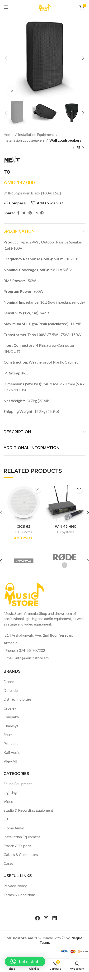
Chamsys (11, 726)
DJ (6, 819)
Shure (8, 734)
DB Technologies (17, 699)
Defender (11, 690)
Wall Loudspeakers (65, 140)
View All (10, 761)
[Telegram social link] (42, 213)
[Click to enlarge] (12, 91)
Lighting (10, 792)
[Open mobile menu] (6, 7)
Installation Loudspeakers (24, 140)
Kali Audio (12, 752)
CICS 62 (23, 526)
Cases (8, 863)
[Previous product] (73, 148)
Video (8, 801)
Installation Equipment (36, 134)
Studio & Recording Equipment (28, 810)
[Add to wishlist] (37, 489)
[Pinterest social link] (30, 213)
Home (9, 134)
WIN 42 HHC (65, 526)
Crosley (10, 708)
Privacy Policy (15, 885)
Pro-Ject (11, 743)
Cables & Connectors (21, 854)
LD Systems (23, 532)
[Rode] (64, 561)
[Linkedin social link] (36, 213)
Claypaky (11, 717)
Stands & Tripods (17, 845)
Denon (9, 681)
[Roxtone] (23, 561)
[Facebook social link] (18, 213)
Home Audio (14, 828)
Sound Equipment (18, 783)
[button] (25, 961)
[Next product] (83, 148)
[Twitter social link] (24, 213)
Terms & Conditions (20, 894)
